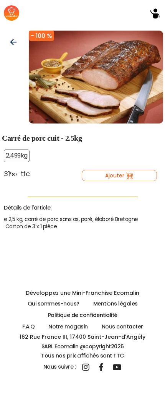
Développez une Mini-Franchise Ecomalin (82, 293)
